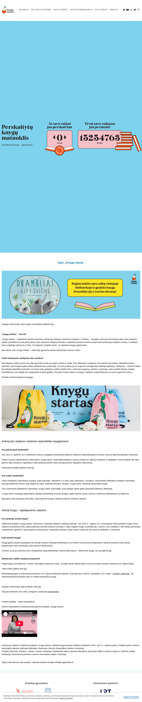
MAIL (127, 9)
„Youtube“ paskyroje (120, 574)
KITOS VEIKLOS (101, 10)
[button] (54, 137)
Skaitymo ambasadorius (81, 10)
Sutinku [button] (131, 697)
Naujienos (23, 10)
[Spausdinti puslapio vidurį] (135, 9)
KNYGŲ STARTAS (60, 10)
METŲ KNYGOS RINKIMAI (41, 10)
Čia (3, 499)
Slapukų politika (66, 698)
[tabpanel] (24, 692)
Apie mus (114, 10)
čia (52, 324)
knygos (30, 377)
